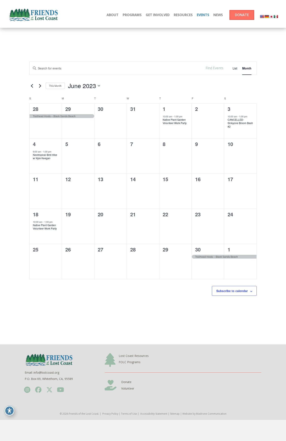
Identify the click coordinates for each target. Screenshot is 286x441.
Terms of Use (129, 413)
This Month (55, 85)
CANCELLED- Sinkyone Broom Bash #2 (240, 123)
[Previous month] (31, 85)
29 (68, 108)
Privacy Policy (110, 413)
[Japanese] (271, 16)
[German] (267, 16)
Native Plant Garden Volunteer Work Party (175, 121)
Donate (126, 382)
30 (198, 249)
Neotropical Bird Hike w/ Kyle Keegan (45, 156)
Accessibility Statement (153, 413)
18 (35, 214)
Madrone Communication (211, 413)
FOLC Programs (129, 362)
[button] (27, 389)
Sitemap (175, 413)
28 (35, 108)
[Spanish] (276, 16)
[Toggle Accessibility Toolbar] (9, 411)
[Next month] (40, 85)
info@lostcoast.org (46, 372)
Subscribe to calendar (232, 291)
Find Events (214, 68)
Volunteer (127, 388)
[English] (262, 16)
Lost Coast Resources (134, 356)
